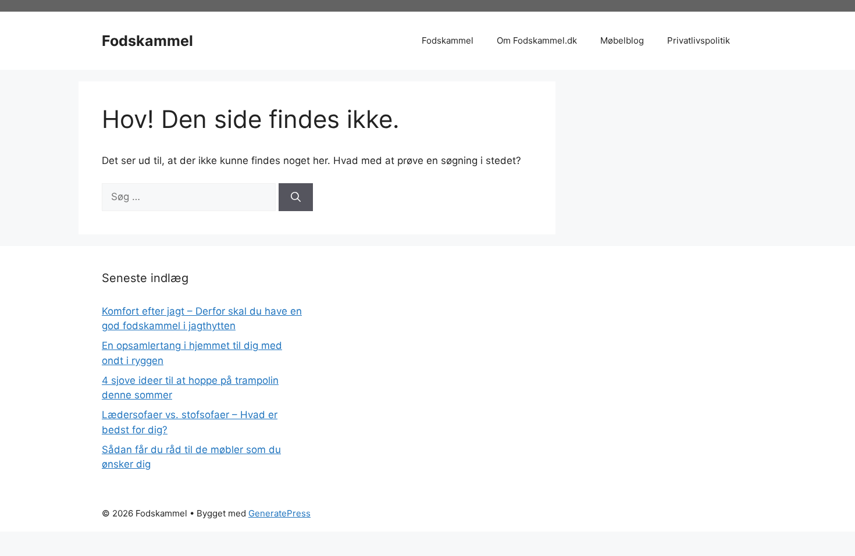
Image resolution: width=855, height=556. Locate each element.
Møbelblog (622, 40)
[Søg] (296, 197)
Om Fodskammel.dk (537, 40)
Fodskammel (147, 40)
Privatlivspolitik (698, 40)
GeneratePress (279, 513)
